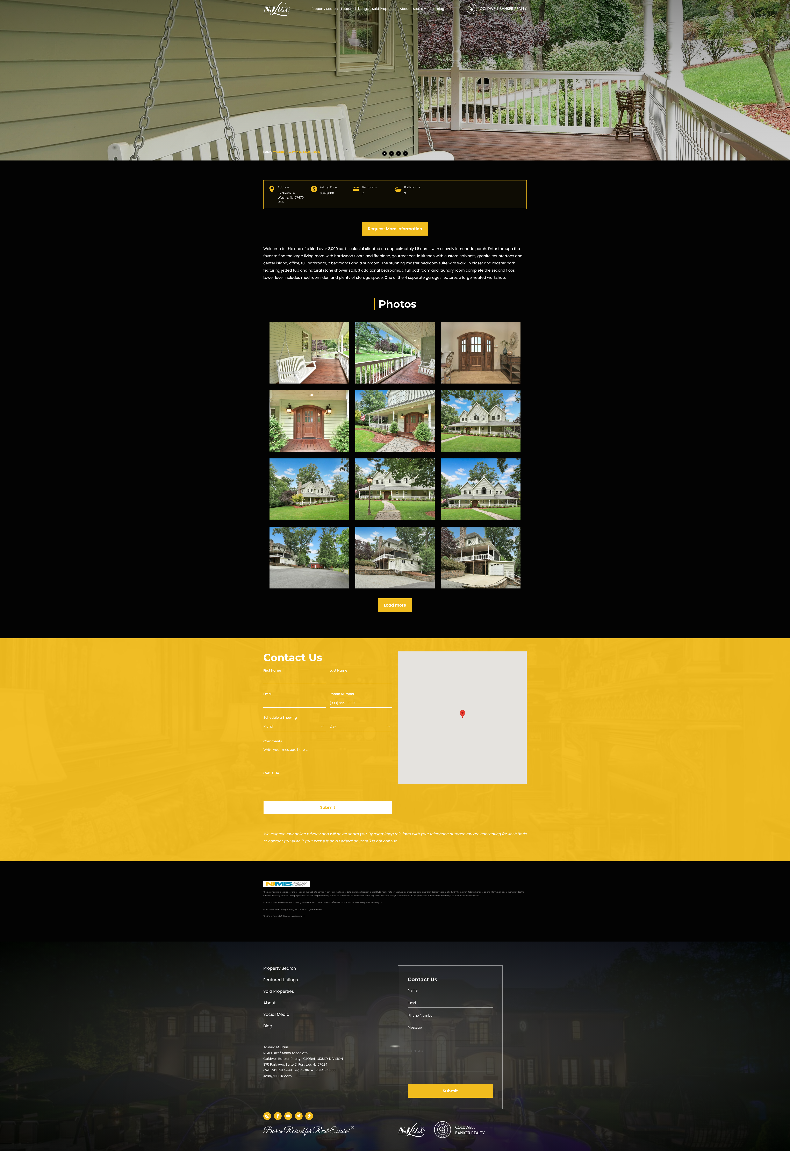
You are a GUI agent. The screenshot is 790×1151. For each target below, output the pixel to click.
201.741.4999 (282, 1070)
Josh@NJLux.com (277, 1076)
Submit (327, 807)
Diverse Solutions (292, 916)
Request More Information (395, 229)
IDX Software (273, 916)
